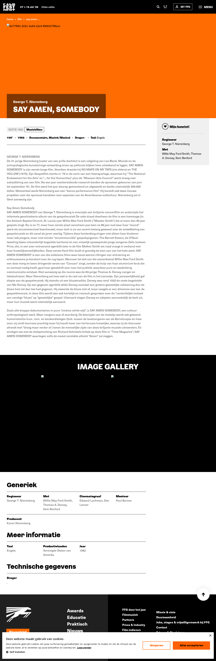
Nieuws (75, 630)
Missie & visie (166, 612)
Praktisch (77, 624)
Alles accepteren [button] (191, 645)
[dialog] (108, 645)
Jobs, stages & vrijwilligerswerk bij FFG (183, 622)
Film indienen (131, 630)
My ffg (185, 7)
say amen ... (33, 19)
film (20, 19)
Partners (128, 620)
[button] (72, 652)
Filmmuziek (130, 615)
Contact (161, 627)
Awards (75, 610)
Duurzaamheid (166, 617)
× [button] (210, 635)
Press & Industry (133, 625)
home (10, 19)
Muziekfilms (34, 129)
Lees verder (84, 647)
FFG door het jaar (134, 609)
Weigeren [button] (156, 645)
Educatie (76, 617)
